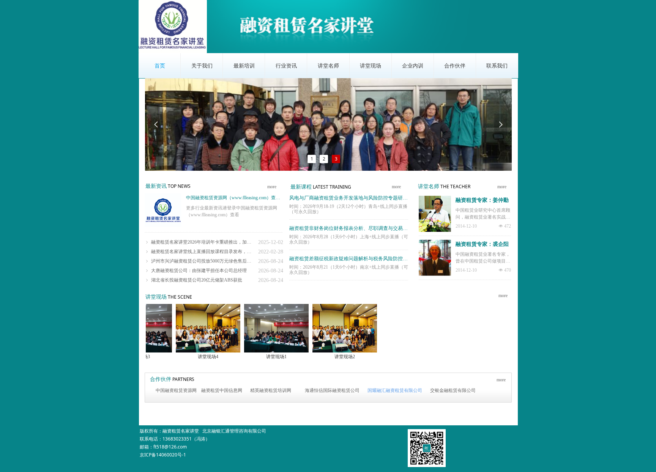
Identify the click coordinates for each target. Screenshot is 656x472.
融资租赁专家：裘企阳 (482, 244)
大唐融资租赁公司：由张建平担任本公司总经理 (199, 270)
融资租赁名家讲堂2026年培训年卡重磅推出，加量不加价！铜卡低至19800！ (202, 242)
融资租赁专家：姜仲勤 (482, 200)
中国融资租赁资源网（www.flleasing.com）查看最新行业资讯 (233, 199)
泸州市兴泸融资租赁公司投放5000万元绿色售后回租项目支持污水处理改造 (202, 261)
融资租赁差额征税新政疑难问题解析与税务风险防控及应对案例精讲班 (348, 259)
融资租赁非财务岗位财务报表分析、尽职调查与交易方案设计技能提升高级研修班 (348, 228)
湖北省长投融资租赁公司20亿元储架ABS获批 (196, 280)
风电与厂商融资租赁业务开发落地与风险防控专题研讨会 (348, 198)
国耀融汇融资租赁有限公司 (394, 390)
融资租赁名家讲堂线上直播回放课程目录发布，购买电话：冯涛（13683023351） (202, 251)
